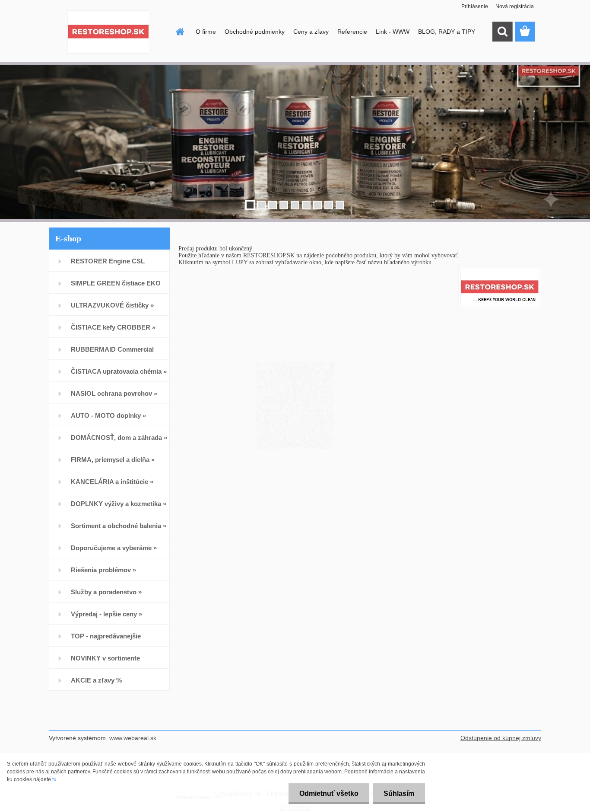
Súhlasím (399, 793)
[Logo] (108, 32)
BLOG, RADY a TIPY (446, 31)
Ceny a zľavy (311, 31)
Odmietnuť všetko (328, 793)
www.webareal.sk (132, 737)
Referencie (352, 31)
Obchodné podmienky (255, 31)
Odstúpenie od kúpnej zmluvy (500, 737)
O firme (206, 31)
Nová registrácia (514, 6)
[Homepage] (179, 32)
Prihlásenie (474, 6)
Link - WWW (392, 31)
